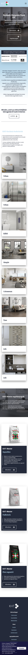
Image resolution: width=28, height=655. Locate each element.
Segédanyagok (14, 38)
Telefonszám (14, 615)
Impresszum (14, 639)
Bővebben (8, 470)
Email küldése (14, 618)
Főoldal (14, 627)
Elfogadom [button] (21, 648)
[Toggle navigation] (26, 3)
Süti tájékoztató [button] (9, 653)
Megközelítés (14, 620)
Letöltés (12, 116)
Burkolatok (13, 30)
